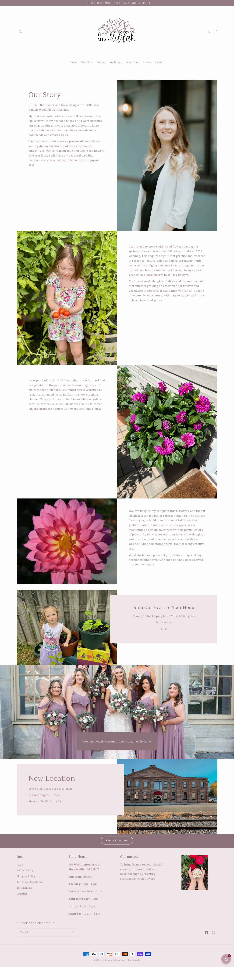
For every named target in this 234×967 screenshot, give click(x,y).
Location (22, 893)
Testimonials (24, 887)
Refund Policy (25, 870)
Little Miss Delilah (111, 960)
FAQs (20, 864)
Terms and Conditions (30, 881)
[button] (20, 31)
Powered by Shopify (130, 960)
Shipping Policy (26, 876)
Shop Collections (117, 840)
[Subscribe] (73, 932)
